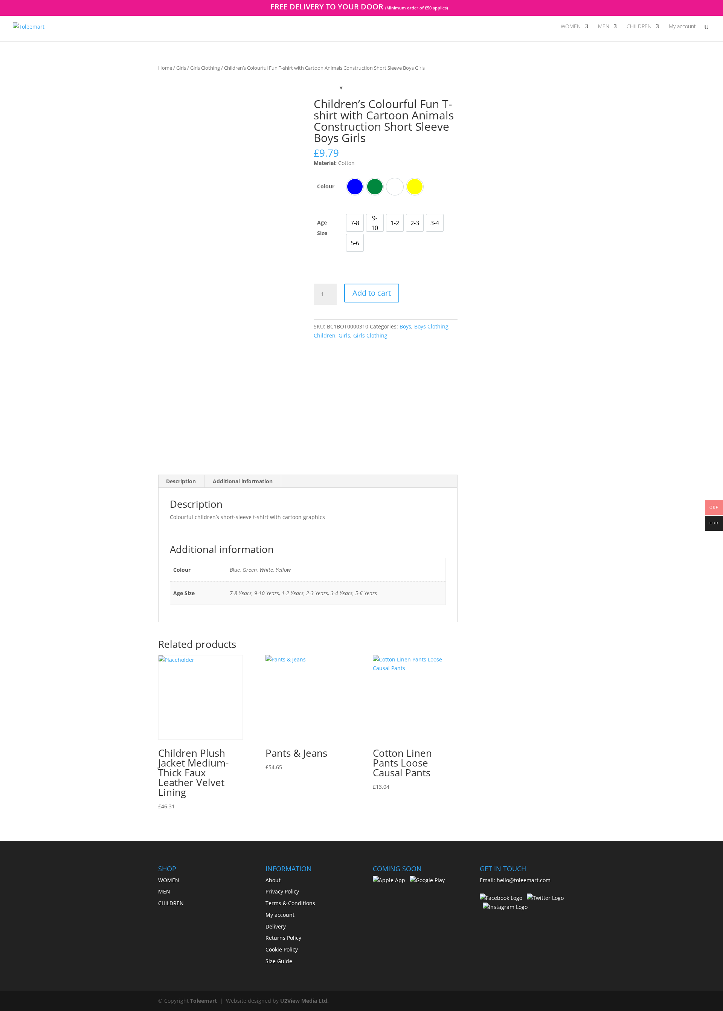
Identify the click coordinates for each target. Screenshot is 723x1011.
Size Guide (278, 961)
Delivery (275, 926)
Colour (325, 186)
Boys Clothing (431, 326)
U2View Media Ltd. (304, 1000)
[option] (354, 186)
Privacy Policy (282, 891)
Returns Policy (283, 937)
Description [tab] (181, 481)
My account (682, 27)
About (273, 880)
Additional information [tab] (243, 481)
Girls (181, 67)
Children (325, 335)
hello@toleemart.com (524, 880)
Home (165, 67)
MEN (603, 27)
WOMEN (571, 27)
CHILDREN (639, 27)
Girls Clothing (205, 67)
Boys (405, 326)
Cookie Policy (281, 949)
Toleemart (203, 1000)
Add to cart (371, 293)
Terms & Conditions (290, 903)
